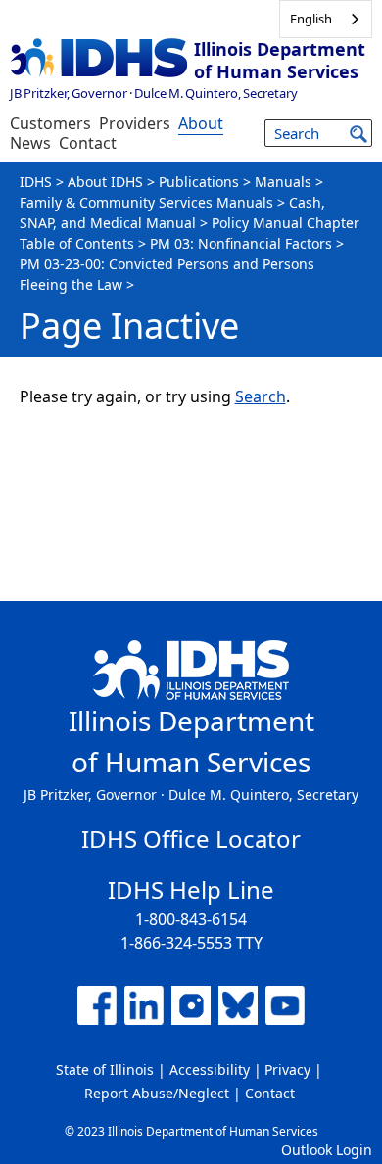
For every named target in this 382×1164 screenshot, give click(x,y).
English (311, 18)
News (30, 143)
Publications (199, 181)
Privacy (287, 1069)
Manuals (283, 181)
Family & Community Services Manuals (146, 202)
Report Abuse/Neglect (156, 1093)
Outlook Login (326, 1150)
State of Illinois (105, 1069)
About (200, 123)
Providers (134, 123)
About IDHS (105, 181)
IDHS (36, 181)
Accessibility (209, 1069)
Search (260, 396)
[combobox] (325, 19)
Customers (50, 123)
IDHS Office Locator (191, 838)
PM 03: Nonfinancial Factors (241, 243)
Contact (88, 143)
